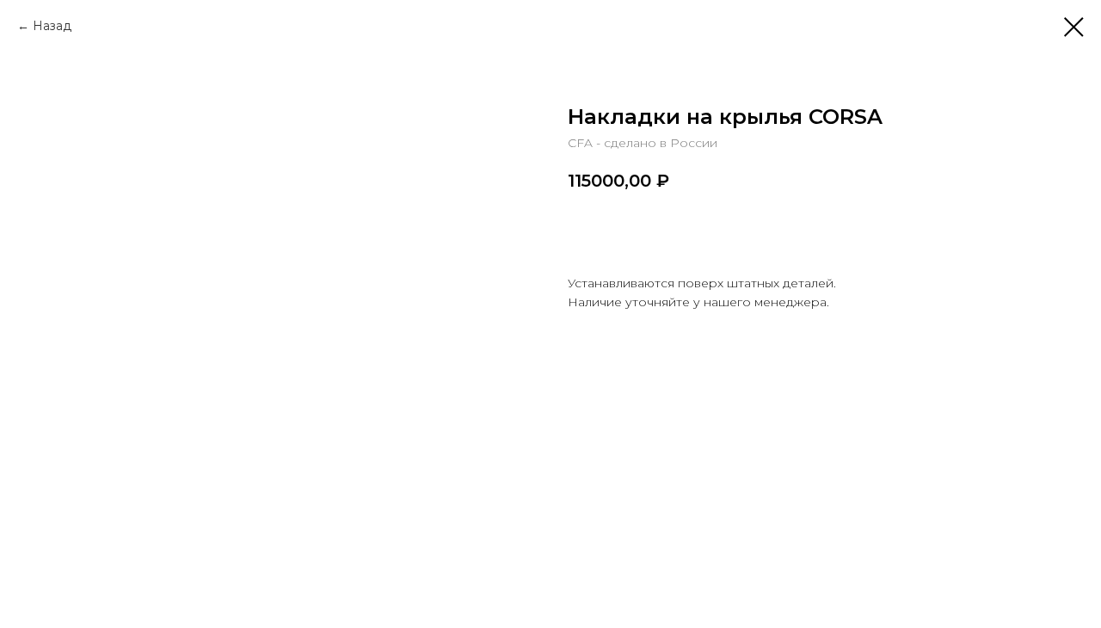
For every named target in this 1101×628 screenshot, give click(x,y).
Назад (52, 26)
